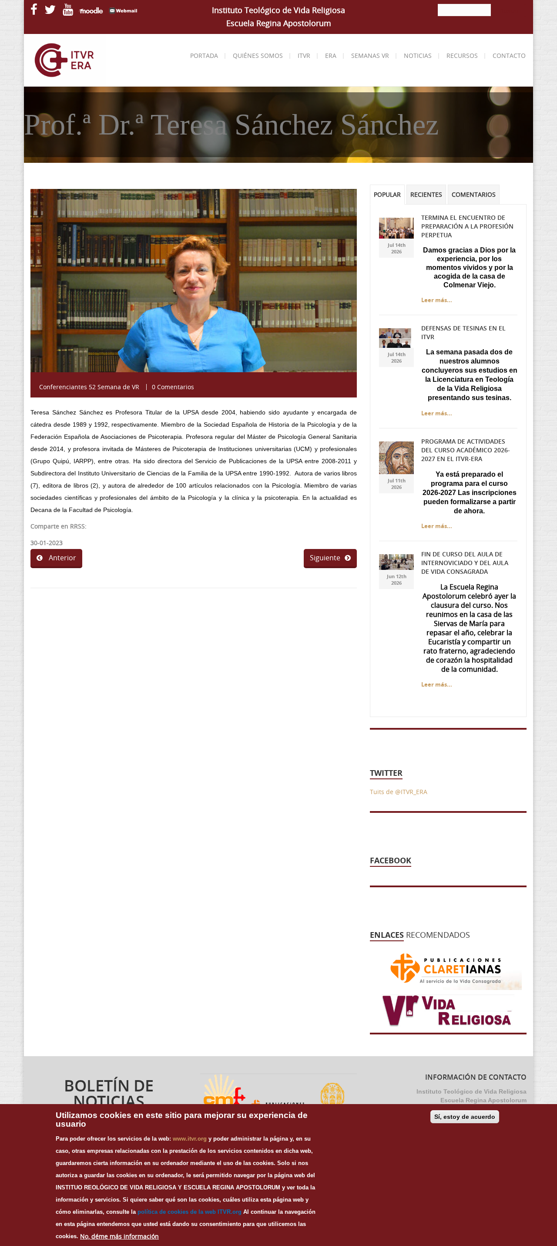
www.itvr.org (190, 1138)
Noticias (418, 55)
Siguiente (325, 557)
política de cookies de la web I (178, 1212)
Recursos (462, 55)
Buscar (510, 11)
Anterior (61, 557)
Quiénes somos (258, 55)
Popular (387, 195)
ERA (330, 55)
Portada (204, 55)
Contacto (509, 55)
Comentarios (474, 195)
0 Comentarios (173, 387)
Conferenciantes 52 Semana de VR (89, 387)
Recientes (426, 195)
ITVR (304, 55)
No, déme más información (119, 1236)
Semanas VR (370, 55)
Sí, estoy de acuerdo (464, 1116)
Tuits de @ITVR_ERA (398, 792)
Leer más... (436, 300)
